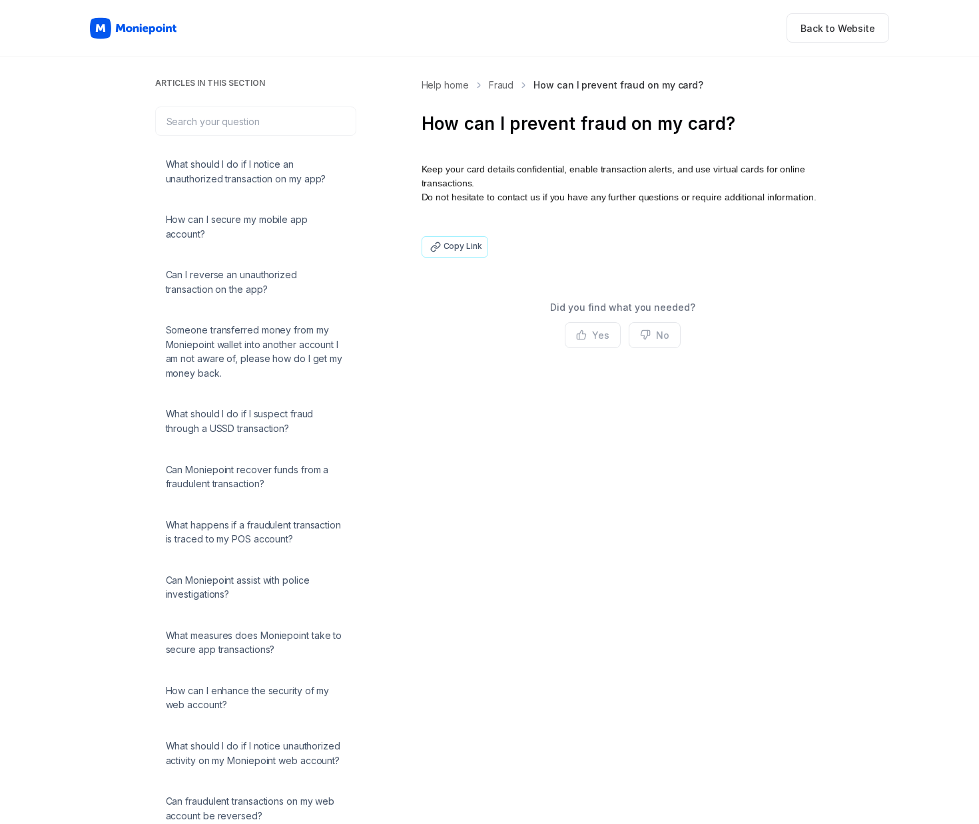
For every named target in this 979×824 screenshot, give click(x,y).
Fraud (501, 85)
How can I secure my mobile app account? (237, 227)
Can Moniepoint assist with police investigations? (238, 587)
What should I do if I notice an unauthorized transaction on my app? (246, 171)
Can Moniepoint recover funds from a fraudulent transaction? (247, 477)
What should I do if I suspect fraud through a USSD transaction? (240, 421)
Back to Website (838, 28)
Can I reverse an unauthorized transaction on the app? (231, 282)
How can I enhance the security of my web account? (248, 698)
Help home (445, 85)
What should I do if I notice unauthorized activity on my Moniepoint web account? (253, 753)
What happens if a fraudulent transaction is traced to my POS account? (253, 532)
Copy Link (463, 246)
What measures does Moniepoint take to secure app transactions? (254, 643)
